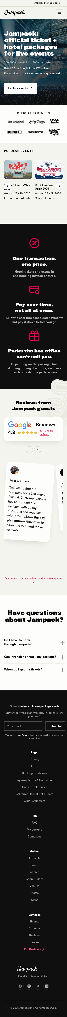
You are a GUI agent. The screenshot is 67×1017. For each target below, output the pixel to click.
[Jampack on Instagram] (29, 986)
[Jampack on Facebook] (20, 986)
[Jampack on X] (38, 986)
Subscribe (55, 726)
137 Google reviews (46, 433)
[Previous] (7, 186)
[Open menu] (59, 12)
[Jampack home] (14, 12)
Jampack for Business (48, 3)
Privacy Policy (20, 735)
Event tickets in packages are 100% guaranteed (32, 73)
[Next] (59, 186)
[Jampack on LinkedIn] (46, 986)
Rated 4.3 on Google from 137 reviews (27, 68)
